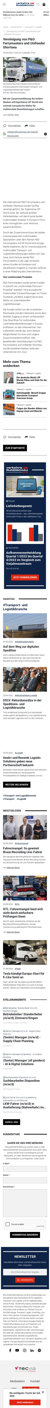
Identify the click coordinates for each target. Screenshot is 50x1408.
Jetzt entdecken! (25, 1402)
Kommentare (14, 125)
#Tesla (18, 969)
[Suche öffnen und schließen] (37, 4)
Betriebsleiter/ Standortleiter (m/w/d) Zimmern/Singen (22, 1016)
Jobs (14, 1388)
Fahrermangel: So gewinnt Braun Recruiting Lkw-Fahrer (22, 850)
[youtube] (17, 1350)
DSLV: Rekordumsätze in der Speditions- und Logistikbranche (22, 704)
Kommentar (8, 1187)
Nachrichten (16, 27)
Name (5, 1175)
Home (5, 27)
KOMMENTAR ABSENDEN (25, 1234)
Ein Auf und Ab (12, 568)
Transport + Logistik (33, 27)
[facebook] (10, 1350)
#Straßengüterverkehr (24, 642)
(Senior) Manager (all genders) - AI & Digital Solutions (24, 1062)
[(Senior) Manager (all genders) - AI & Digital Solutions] (25, 1055)
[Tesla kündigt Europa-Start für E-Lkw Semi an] (25, 952)
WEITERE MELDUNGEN (16, 784)
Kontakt (35, 1381)
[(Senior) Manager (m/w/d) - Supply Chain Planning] (25, 1032)
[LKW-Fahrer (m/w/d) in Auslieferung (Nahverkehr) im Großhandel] (25, 1099)
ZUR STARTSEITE (15, 448)
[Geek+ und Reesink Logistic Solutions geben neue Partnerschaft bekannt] (25, 736)
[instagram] (24, 1350)
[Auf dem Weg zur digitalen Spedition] (25, 625)
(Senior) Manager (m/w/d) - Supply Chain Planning (22, 1039)
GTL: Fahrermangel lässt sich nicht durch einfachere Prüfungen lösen (23, 912)
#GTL (17, 904)
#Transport (8, 799)
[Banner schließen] (42, 1392)
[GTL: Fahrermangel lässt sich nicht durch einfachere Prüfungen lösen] (25, 888)
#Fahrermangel (21, 843)
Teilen (32, 125)
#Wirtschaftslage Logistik (26, 695)
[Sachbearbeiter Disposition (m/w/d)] (19, 1077)
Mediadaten (17, 1381)
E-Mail (6, 1163)
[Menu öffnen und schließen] (5, 4)
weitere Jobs (11, 1122)
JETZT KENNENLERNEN (25, 577)
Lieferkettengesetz (19, 506)
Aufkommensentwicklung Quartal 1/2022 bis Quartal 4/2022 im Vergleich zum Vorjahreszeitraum (24, 558)
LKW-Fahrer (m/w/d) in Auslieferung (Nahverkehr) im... (24, 1105)
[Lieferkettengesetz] (25, 486)
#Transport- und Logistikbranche (15, 607)
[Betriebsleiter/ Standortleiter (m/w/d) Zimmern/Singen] (25, 1009)
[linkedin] (32, 1350)
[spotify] (39, 1350)
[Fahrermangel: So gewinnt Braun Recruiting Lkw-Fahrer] (25, 827)
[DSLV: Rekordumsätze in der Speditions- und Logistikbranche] (25, 679)
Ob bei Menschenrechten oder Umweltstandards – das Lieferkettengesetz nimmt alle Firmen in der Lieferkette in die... (24, 514)
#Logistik (19, 753)
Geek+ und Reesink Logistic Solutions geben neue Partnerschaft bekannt (22, 761)
